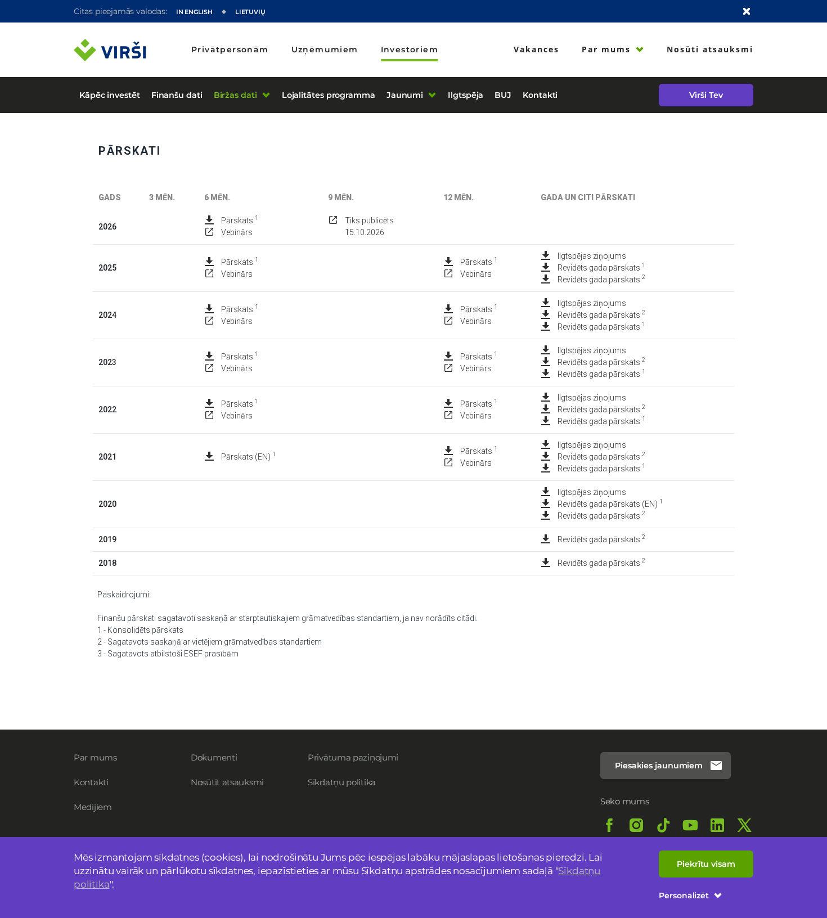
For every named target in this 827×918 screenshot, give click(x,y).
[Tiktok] (663, 825)
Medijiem (93, 807)
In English (194, 12)
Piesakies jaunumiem (659, 765)
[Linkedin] (717, 825)
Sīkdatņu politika (342, 782)
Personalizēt (684, 895)
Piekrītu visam (706, 864)
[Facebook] (609, 825)
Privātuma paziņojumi (353, 757)
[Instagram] (636, 825)
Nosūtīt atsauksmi (227, 782)
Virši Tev (705, 95)
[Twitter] (744, 825)
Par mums (95, 757)
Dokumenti (214, 757)
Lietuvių (250, 12)
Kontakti (91, 782)
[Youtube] (690, 825)
